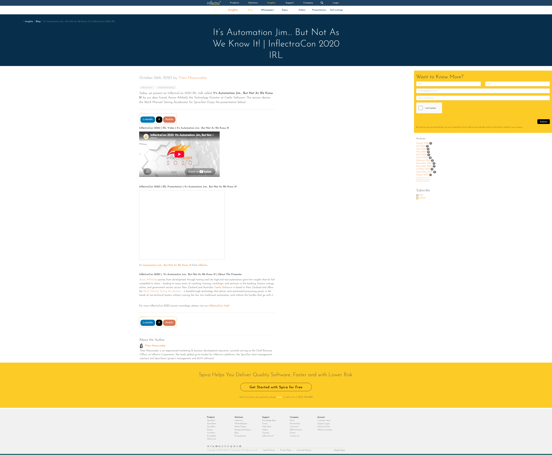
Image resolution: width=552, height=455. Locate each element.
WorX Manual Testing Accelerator (162, 291)
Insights (271, 3)
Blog (250, 10)
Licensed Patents (304, 450)
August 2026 (422, 143)
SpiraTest (211, 420)
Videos (301, 10)
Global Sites (339, 450)
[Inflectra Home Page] (216, 3)
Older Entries (422, 180)
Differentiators (296, 430)
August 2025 (422, 175)
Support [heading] (265, 417)
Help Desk (266, 427)
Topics (285, 10)
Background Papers (243, 430)
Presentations (319, 10)
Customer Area (323, 420)
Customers (294, 427)
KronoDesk (211, 436)
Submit (543, 122)
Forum (265, 424)
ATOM (422, 198)
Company (308, 3)
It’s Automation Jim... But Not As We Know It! (165, 265)
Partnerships (295, 424)
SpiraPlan (211, 427)
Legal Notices (269, 450)
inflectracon (147, 88)
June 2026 (421, 149)
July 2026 (420, 146)
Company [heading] (294, 417)
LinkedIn (148, 119)
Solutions (253, 3)
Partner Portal (323, 427)
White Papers (240, 427)
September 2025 (424, 172)
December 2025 (424, 163)
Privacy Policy (286, 450)
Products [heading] (211, 417)
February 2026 (423, 160)
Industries (239, 420)
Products (234, 3)
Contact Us (294, 436)
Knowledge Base (269, 420)
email (279, 397)
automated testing (166, 88)
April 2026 (421, 155)
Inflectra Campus (324, 430)
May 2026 (421, 152)
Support (290, 3)
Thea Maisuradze (192, 78)
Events (292, 433)
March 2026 (422, 157)
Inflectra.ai (211, 439)
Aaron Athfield (147, 280)
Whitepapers (267, 10)
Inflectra (203, 265)
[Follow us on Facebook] (210, 446)
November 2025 (424, 166)
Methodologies (241, 424)
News (292, 420)
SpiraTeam (211, 424)
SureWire (211, 433)
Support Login (323, 424)
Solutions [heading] (239, 417)
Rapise (210, 430)
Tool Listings (336, 10)
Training (265, 433)
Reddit (169, 119)
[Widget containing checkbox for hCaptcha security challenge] (438, 107)
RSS (421, 195)
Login (336, 3)
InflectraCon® (268, 436)
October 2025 (423, 169)
